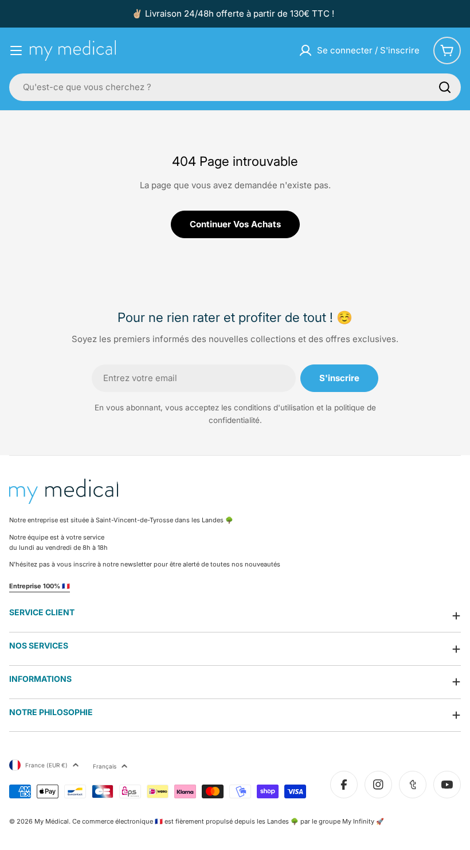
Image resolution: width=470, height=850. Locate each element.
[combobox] (235, 87)
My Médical (51, 821)
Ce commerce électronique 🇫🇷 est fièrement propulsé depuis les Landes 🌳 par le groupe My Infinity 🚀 (228, 821)
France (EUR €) (46, 765)
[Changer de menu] (16, 50)
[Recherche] (445, 87)
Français (104, 766)
